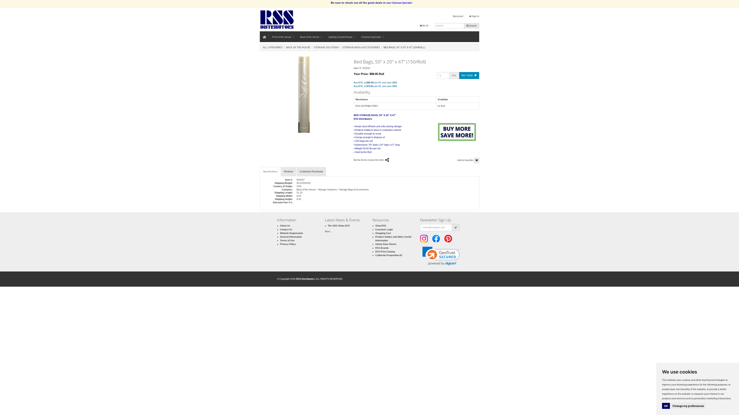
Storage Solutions (326, 47)
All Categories (273, 47)
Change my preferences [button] (688, 406)
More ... (329, 231)
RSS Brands (382, 248)
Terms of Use (287, 240)
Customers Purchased (311, 171)
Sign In (475, 16)
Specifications (270, 171)
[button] (441, 256)
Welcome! (458, 16)
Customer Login (384, 229)
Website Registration (291, 233)
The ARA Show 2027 (339, 225)
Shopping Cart (383, 233)
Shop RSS (380, 225)
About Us (285, 225)
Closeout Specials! (371, 37)
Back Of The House (298, 47)
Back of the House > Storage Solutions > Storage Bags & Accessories (333, 189)
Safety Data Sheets (385, 244)
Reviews (288, 171)
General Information (291, 237)
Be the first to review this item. (369, 160)
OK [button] (666, 406)
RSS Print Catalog (385, 251)
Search (473, 25)
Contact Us (286, 229)
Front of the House (281, 37)
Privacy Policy (288, 244)
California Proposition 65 (388, 255)
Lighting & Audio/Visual (340, 37)
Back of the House (309, 37)
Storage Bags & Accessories (361, 47)
